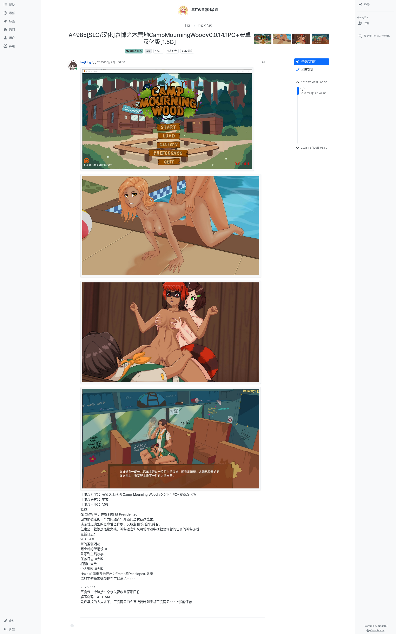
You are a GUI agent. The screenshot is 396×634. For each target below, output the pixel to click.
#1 (263, 62)
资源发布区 (135, 50)
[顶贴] (238, 612)
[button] (20, 620)
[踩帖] (253, 612)
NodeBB (383, 625)
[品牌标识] (183, 10)
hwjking (85, 62)
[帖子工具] (261, 612)
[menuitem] (375, 5)
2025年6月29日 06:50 (111, 62)
